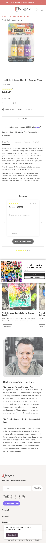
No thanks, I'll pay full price (35, 277)
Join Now (35, 274)
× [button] (40, 526)
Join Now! (12, 535)
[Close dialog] (45, 261)
